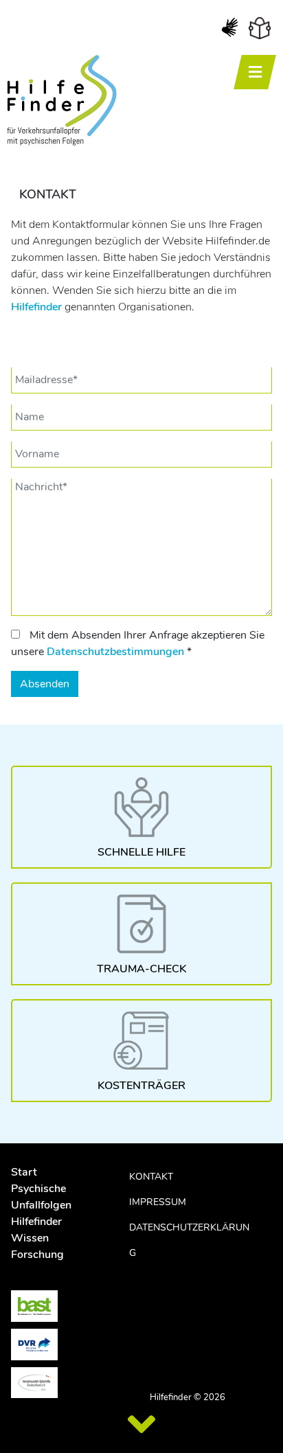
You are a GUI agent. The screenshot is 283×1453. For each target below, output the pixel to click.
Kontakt (151, 1176)
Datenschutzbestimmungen (115, 651)
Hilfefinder (36, 306)
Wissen (30, 1238)
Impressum (157, 1202)
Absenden (44, 683)
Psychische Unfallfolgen (41, 1197)
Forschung (37, 1254)
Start (24, 1172)
